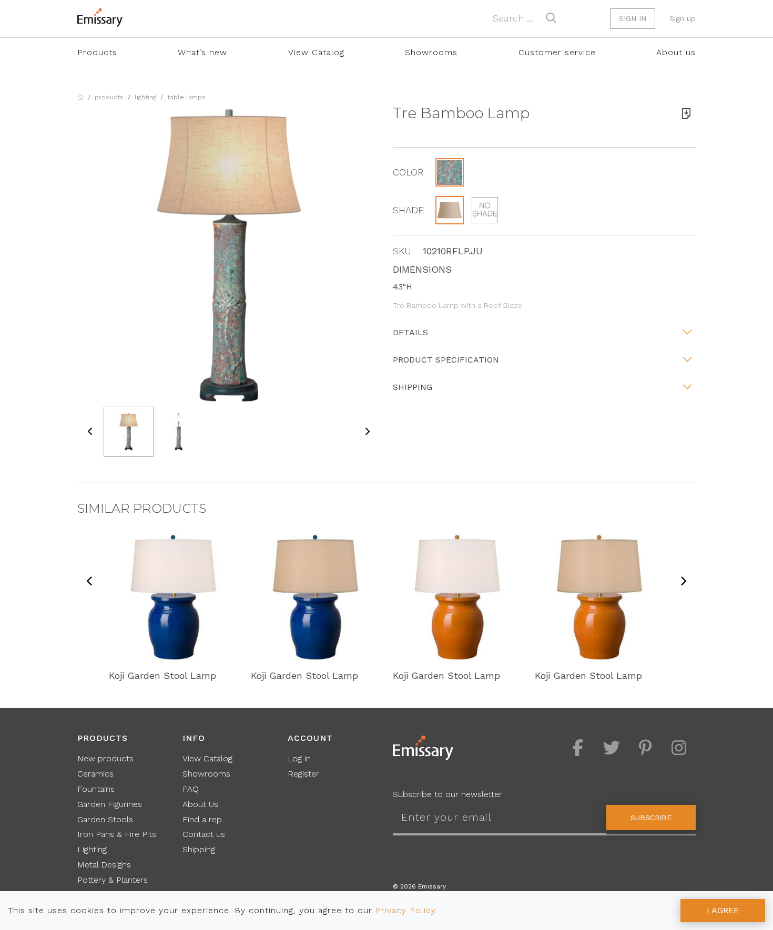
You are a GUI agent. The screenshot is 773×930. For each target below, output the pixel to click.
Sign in (632, 18)
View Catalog (316, 52)
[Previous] (90, 581)
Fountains (96, 789)
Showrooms (431, 52)
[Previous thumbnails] (90, 432)
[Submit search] (551, 17)
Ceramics (95, 774)
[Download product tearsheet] (686, 113)
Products (97, 52)
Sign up (682, 18)
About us (676, 52)
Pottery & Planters (112, 880)
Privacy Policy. (406, 910)
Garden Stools (105, 819)
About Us (200, 804)
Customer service (557, 52)
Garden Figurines (109, 804)
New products (105, 758)
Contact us (203, 834)
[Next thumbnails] (367, 432)
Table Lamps (186, 97)
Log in (299, 758)
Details (410, 332)
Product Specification (446, 360)
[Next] (683, 581)
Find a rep (202, 819)
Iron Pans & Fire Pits (116, 834)
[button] (449, 172)
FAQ (190, 789)
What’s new (202, 52)
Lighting (145, 97)
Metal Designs (104, 865)
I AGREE (723, 910)
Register (303, 774)
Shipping (412, 387)
